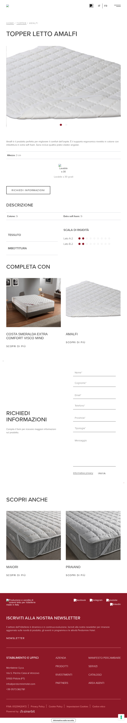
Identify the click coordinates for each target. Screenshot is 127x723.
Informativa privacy (83, 473)
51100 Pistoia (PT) (15, 678)
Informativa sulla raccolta (63, 720)
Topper (21, 23)
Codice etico (98, 706)
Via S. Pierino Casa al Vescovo (22, 673)
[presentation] (115, 354)
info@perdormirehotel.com (20, 684)
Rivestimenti (64, 674)
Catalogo (95, 674)
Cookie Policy (56, 706)
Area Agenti (96, 683)
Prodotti (62, 666)
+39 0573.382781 (15, 689)
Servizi (93, 666)
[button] (61, 125)
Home (10, 23)
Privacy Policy (38, 706)
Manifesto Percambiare (104, 657)
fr (105, 5)
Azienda (61, 657)
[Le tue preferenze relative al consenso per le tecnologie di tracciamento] (121, 717)
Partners (62, 683)
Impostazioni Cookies (77, 706)
